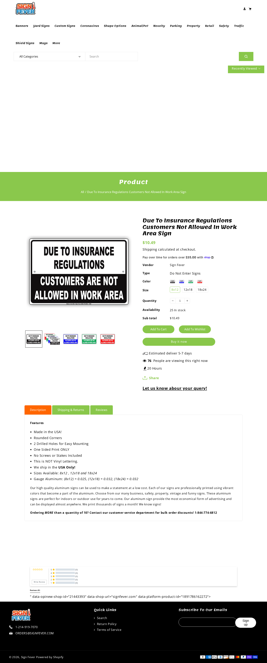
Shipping (150, 249)
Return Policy (106, 624)
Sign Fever (177, 265)
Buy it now (179, 342)
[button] (250, 8)
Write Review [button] (39, 582)
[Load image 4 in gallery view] (89, 339)
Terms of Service (108, 630)
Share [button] (154, 378)
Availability (151, 310)
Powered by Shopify (50, 657)
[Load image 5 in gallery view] (107, 339)
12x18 (188, 290)
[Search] (246, 56)
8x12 (175, 290)
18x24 (202, 290)
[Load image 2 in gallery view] (52, 339)
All (82, 192)
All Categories (28, 56)
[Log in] (244, 8)
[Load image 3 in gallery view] (70, 339)
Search (101, 618)
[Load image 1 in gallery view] (33, 339)
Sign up (245, 622)
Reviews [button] (35, 590)
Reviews (101, 410)
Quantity (149, 301)
